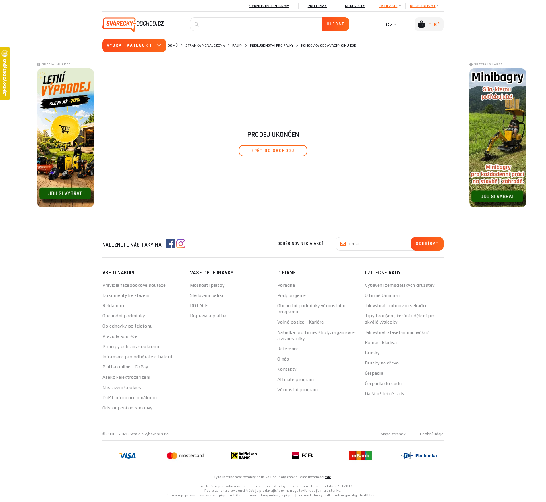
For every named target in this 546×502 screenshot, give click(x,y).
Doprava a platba (208, 315)
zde (328, 477)
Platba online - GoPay (125, 367)
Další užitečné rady (384, 393)
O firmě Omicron (382, 295)
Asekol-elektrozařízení (126, 377)
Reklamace (113, 305)
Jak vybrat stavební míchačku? (397, 332)
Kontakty (355, 5)
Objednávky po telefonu (127, 326)
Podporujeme (291, 295)
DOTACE (199, 305)
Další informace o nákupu (129, 397)
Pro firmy (317, 5)
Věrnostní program (269, 5)
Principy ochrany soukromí (130, 346)
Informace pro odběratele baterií (137, 356)
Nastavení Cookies (121, 387)
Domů (173, 45)
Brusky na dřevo (382, 363)
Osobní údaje (432, 434)
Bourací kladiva (381, 342)
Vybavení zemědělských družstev (400, 285)
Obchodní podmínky (123, 315)
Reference (288, 348)
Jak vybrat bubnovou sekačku (396, 305)
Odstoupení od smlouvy (127, 408)
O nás (283, 359)
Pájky (237, 45)
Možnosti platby (207, 285)
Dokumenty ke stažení (126, 295)
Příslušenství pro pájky (272, 45)
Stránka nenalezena (205, 45)
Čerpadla (374, 373)
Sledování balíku (207, 295)
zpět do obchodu (273, 151)
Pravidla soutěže (119, 336)
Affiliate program (295, 379)
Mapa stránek (393, 434)
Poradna (286, 285)
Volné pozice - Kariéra (300, 322)
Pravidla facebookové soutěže (134, 285)
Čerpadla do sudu (383, 383)
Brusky (372, 352)
